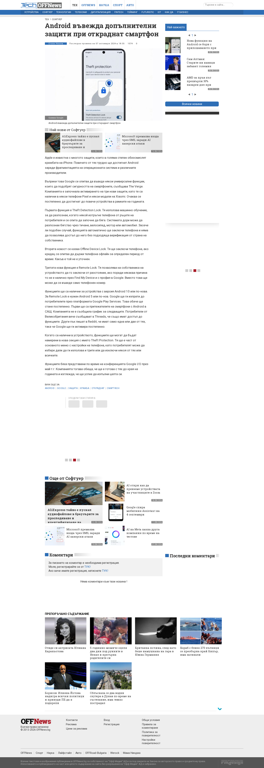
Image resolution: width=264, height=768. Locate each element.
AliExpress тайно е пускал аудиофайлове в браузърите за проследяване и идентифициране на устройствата (80, 145)
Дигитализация (101, 12)
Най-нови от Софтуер (67, 129)
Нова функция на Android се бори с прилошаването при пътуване (201, 46)
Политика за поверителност (151, 733)
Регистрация (111, 724)
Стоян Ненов (55, 43)
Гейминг (132, 12)
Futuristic (148, 12)
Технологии (63, 12)
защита (73, 388)
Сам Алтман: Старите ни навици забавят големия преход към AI (201, 64)
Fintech (118, 12)
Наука (104, 5)
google (61, 388)
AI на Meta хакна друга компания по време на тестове (143, 533)
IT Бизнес (182, 12)
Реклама (71, 724)
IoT (159, 12)
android (50, 388)
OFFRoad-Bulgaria (95, 753)
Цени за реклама (76, 728)
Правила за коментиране (150, 726)
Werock (114, 753)
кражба (84, 388)
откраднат (98, 388)
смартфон (113, 388)
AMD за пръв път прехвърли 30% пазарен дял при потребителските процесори (199, 85)
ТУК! (105, 570)
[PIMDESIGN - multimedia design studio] (230, 763)
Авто (130, 5)
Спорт (117, 5)
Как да (169, 12)
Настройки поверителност (151, 741)
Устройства (31, 12)
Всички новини (192, 104)
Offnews (88, 5)
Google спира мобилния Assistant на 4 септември (143, 510)
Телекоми (81, 12)
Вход (107, 720)
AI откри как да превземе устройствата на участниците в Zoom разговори (143, 490)
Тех (75, 5)
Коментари (61, 555)
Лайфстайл (65, 753)
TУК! (87, 566)
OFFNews (26, 753)
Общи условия (151, 720)
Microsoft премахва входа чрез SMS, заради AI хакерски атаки (140, 139)
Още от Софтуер (66, 478)
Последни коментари (192, 555)
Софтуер (47, 12)
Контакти (72, 720)
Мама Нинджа (131, 753)
